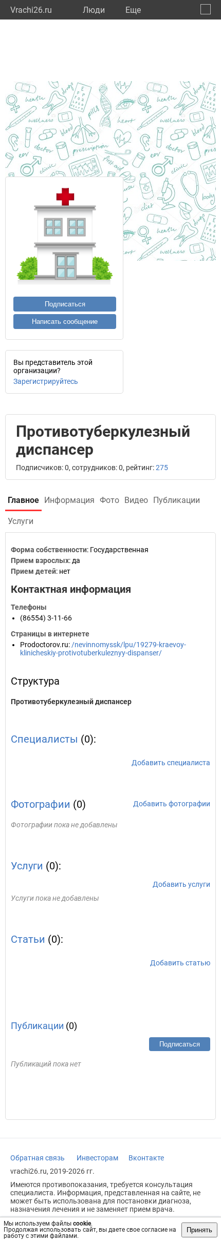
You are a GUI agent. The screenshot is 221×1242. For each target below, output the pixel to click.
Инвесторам (97, 1158)
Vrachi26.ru (31, 10)
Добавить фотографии (171, 804)
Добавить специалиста (171, 763)
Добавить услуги (181, 884)
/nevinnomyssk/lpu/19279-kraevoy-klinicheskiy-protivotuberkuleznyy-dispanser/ (103, 649)
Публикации (37, 1025)
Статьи (28, 939)
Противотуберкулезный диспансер (71, 701)
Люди (94, 10)
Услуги (27, 866)
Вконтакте (146, 1158)
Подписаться (65, 304)
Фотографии (40, 804)
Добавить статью (180, 963)
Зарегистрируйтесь (45, 381)
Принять (199, 1230)
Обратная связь (37, 1158)
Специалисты (44, 739)
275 (162, 467)
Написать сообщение (65, 321)
